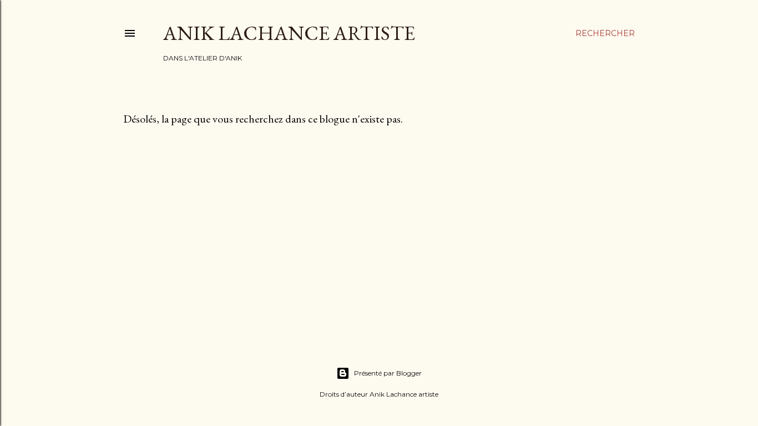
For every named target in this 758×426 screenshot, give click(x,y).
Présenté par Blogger (388, 373)
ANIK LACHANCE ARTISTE (289, 33)
